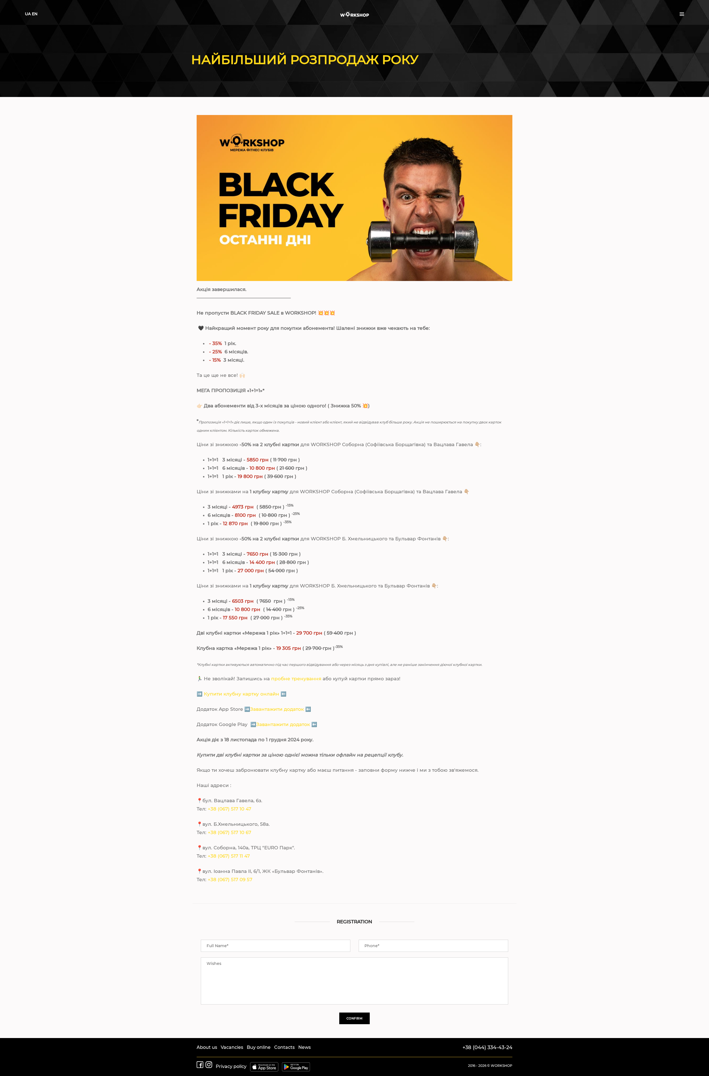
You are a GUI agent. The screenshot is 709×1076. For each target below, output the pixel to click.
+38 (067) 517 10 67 (229, 832)
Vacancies (232, 1047)
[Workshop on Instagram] (208, 1066)
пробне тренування (296, 678)
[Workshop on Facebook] (200, 1066)
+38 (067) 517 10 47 (229, 809)
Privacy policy (231, 1066)
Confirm (354, 1018)
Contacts (284, 1047)
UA (28, 13)
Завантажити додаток (277, 709)
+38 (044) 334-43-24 (487, 1047)
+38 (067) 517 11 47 (229, 856)
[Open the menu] (682, 14)
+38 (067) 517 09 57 (230, 879)
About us (207, 1047)
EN (34, 13)
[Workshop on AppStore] (264, 1066)
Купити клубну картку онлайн (242, 694)
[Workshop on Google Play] (296, 1066)
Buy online (259, 1047)
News (304, 1047)
